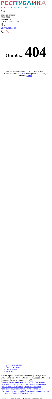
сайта (29, 76)
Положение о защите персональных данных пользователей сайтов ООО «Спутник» (22, 389)
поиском (21, 73)
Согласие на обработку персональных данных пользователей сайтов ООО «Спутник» (25, 392)
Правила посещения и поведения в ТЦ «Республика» (23, 382)
